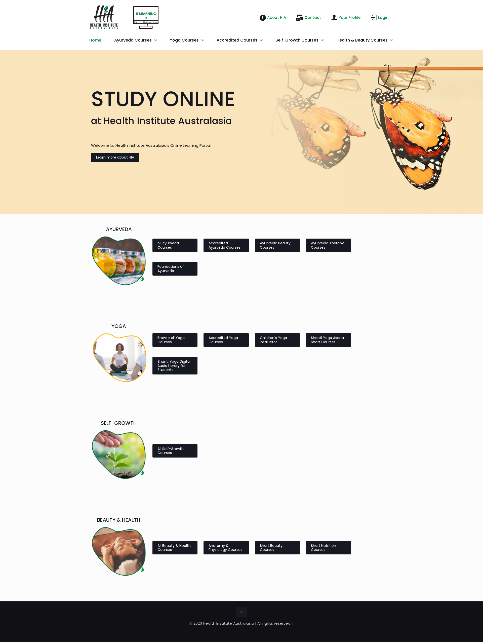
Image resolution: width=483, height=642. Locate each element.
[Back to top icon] (241, 612)
